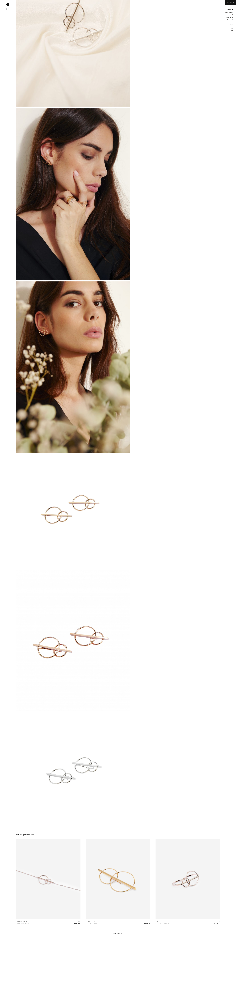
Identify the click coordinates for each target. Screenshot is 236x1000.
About (231, 15)
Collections (229, 12)
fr (232, 31)
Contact (230, 20)
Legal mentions (118, 991)
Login (231, 24)
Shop (229, 9)
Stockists (229, 17)
